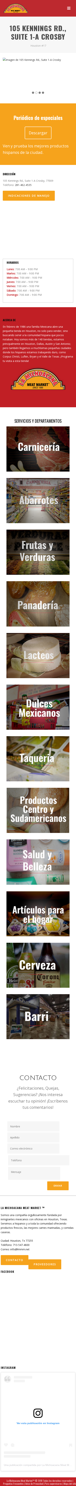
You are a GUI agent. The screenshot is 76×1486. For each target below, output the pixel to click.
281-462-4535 (23, 185)
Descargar (38, 132)
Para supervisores (53, 1483)
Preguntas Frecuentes (13, 1483)
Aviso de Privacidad (34, 1483)
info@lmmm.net (20, 1249)
